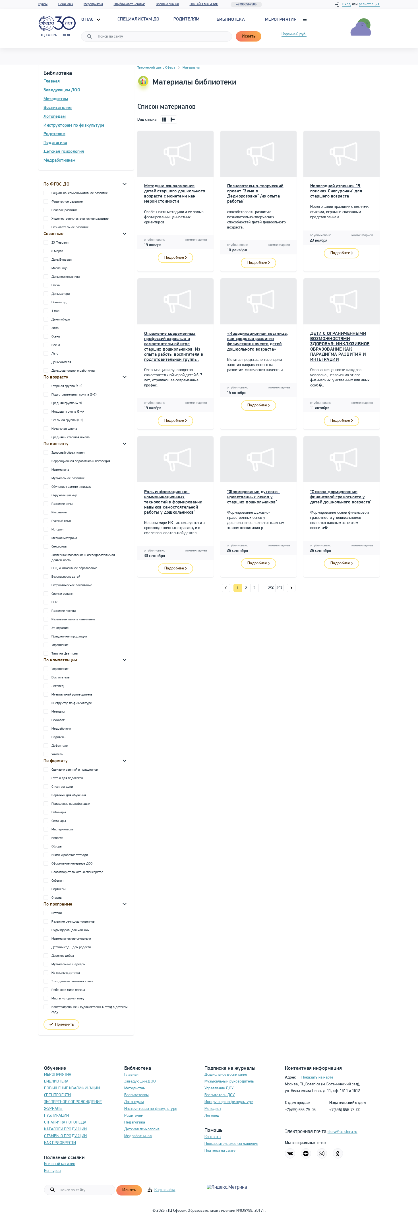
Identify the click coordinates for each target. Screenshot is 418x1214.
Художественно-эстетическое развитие (80, 219)
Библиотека (231, 19)
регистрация (369, 4)
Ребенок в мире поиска (68, 990)
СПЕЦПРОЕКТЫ (57, 1095)
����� (226, 588)
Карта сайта (164, 1190)
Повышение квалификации (70, 804)
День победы (60, 319)
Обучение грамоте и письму (71, 487)
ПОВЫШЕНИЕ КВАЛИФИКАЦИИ (72, 1088)
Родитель (58, 737)
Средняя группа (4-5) (66, 403)
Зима (55, 328)
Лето (54, 353)
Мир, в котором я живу (67, 998)
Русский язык (61, 521)
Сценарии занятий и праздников (74, 769)
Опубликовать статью (129, 4)
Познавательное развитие (70, 227)
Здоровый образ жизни (67, 452)
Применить (64, 1024)
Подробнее (174, 258)
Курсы (42, 4)
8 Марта (57, 251)
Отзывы (56, 898)
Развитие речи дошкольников (73, 921)
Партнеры (58, 889)
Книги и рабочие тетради (69, 855)
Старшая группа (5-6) (66, 386)
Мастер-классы (62, 829)
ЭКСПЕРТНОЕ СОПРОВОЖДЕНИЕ (73, 1102)
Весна (55, 345)
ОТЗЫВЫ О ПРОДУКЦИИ (65, 1136)
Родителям (54, 134)
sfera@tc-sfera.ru (342, 1132)
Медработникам (60, 160)
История (57, 529)
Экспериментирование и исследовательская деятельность (83, 557)
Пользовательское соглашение (231, 1144)
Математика (60, 470)
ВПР (54, 602)
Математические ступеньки (71, 939)
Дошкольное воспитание (225, 1075)
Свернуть (124, 184)
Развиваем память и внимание (73, 619)
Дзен (306, 1153)
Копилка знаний (167, 4)
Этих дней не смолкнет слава (72, 981)
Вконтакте (290, 1153)
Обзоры (56, 846)
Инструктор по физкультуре (71, 703)
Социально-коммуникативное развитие (79, 193)
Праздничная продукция (69, 636)
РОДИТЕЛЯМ (186, 19)
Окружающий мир (64, 495)
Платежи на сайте (220, 1151)
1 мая (55, 311)
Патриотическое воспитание (71, 585)
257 (279, 588)
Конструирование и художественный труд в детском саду (89, 1009)
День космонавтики (65, 277)
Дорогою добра (62, 956)
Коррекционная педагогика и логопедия (80, 461)
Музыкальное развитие (68, 478)
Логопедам (55, 116)
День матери (60, 294)
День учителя (61, 362)
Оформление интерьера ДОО (71, 863)
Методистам (56, 99)
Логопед (57, 686)
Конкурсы (52, 1171)
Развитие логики (63, 611)
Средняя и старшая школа (70, 437)
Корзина (294, 34)
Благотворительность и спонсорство (77, 872)
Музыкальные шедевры (68, 964)
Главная (52, 81)
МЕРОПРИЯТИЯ (57, 1075)
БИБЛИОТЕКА (56, 1081)
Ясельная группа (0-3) (67, 420)
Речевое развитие (64, 210)
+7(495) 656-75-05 (300, 1110)
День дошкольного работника (73, 371)
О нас (88, 19)
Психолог (58, 720)
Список (173, 119)
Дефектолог (60, 746)
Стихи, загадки (62, 787)
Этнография (60, 628)
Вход (346, 4)
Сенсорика (59, 546)
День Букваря (61, 260)
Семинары (65, 4)
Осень (55, 336)
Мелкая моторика (64, 538)
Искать (248, 36)
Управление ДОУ (218, 1088)
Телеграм (322, 1153)
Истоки (56, 913)
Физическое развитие (67, 201)
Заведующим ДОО (62, 90)
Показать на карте (317, 1077)
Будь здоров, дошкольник (70, 930)
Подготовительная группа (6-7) (73, 394)
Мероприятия (93, 4)
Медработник (61, 729)
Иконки (164, 119)
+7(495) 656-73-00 (344, 1110)
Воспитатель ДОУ (219, 1095)
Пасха (55, 285)
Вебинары (58, 812)
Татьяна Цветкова (64, 653)
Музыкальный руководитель (71, 694)
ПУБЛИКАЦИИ (56, 1116)
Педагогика (55, 143)
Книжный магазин (59, 1164)
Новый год (59, 302)
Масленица (59, 268)
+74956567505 (246, 4)
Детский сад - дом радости (71, 947)
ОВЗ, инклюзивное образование (74, 568)
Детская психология (64, 151)
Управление (60, 645)
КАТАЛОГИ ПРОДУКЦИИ (65, 1129)
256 (271, 588)
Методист (58, 711)
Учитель (57, 754)
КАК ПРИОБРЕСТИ (60, 1143)
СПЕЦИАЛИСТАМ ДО (138, 19)
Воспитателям (58, 108)
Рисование (59, 512)
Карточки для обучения (68, 795)
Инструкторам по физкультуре (74, 125)
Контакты (212, 1137)
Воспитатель (60, 677)
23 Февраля (60, 242)
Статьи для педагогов (67, 778)
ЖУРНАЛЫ (53, 1109)
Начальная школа (64, 429)
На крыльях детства (65, 973)
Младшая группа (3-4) (67, 411)
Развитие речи (62, 504)
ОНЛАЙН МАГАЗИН (204, 4)
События (57, 880)
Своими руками (62, 594)
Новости (57, 838)
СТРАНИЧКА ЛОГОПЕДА (65, 1122)
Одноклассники (338, 1153)
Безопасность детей (65, 577)
